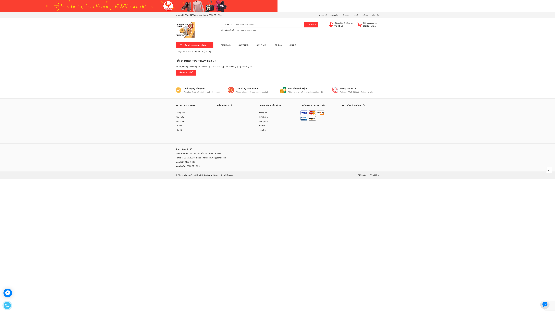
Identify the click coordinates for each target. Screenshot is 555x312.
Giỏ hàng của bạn (370, 23)
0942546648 (191, 15)
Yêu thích (375, 15)
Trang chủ (323, 15)
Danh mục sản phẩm (195, 45)
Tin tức (356, 15)
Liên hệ (365, 15)
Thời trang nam (242, 30)
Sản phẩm (346, 15)
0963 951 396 (215, 15)
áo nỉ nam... (253, 30)
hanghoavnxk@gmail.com (214, 158)
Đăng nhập (338, 23)
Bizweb (230, 175)
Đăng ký (349, 23)
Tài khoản (339, 26)
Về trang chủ (185, 72)
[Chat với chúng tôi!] (7, 293)
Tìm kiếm (311, 24)
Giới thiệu (334, 15)
